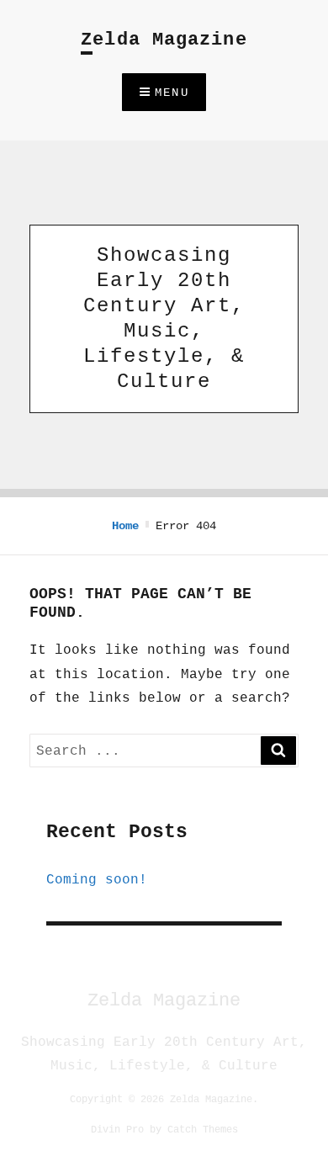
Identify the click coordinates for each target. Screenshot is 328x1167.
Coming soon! (96, 879)
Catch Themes (202, 1128)
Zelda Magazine (163, 39)
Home (125, 526)
